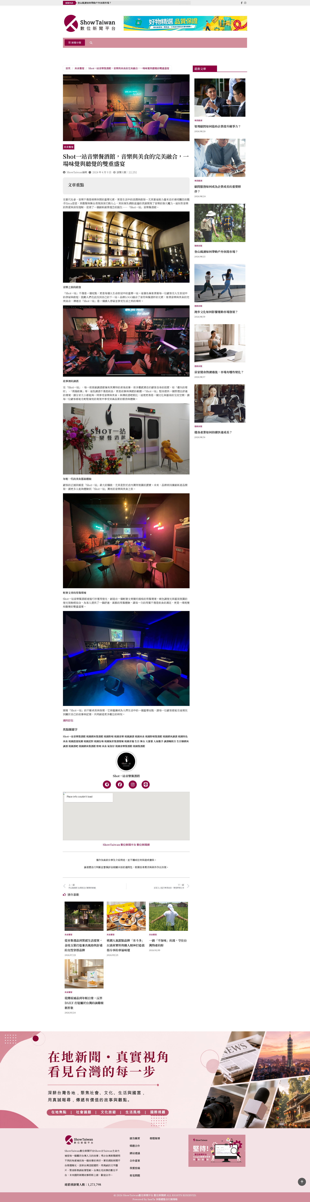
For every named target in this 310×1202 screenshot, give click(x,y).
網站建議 (135, 1153)
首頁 (68, 68)
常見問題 (135, 1175)
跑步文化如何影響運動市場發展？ (94, 2)
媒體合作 (135, 1146)
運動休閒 (198, 245)
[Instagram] (133, 785)
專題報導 (155, 1138)
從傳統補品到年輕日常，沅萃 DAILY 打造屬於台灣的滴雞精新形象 (84, 1003)
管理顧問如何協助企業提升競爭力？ (217, 126)
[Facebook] (120, 785)
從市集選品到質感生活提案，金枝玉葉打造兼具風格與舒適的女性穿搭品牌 (83, 945)
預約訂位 (68, 720)
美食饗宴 (79, 68)
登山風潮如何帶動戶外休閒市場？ (216, 251)
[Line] (146, 785)
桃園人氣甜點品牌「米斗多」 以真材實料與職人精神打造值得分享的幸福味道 (127, 945)
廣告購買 (135, 1138)
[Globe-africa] (107, 785)
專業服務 (198, 120)
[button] (75, 42)
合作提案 (135, 1160)
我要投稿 (135, 1168)
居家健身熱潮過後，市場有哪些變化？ (219, 372)
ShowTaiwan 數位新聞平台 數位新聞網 (126, 845)
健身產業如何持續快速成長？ (213, 432)
